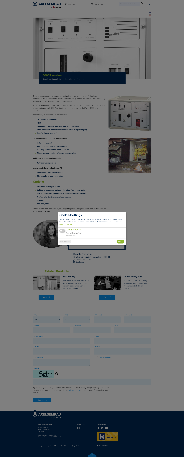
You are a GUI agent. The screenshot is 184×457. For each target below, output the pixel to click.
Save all (120, 241)
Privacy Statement (65, 224)
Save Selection (65, 241)
